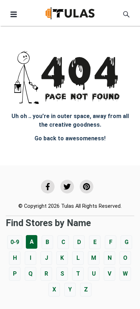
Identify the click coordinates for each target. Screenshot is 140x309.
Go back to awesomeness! (70, 138)
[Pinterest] (86, 186)
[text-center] (126, 14)
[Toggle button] (14, 14)
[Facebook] (48, 186)
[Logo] (70, 14)
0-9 (14, 242)
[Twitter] (67, 186)
